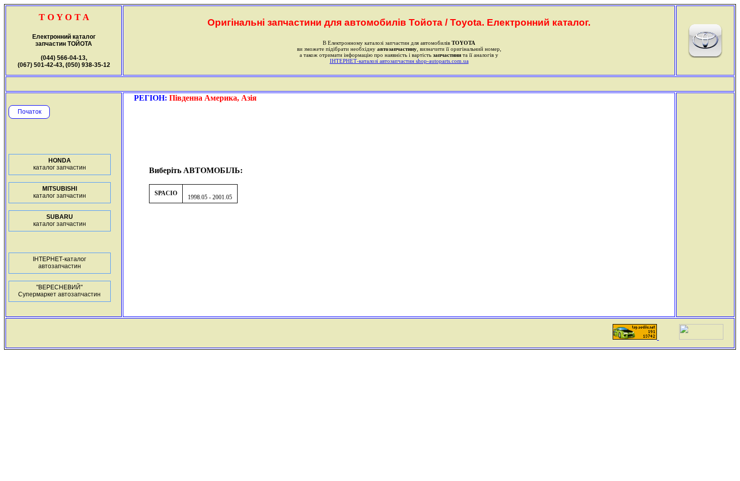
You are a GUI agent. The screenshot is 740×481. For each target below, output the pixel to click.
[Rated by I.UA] (701, 337)
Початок (29, 111)
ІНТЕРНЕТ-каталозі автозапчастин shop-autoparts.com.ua (399, 61)
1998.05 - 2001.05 (210, 197)
